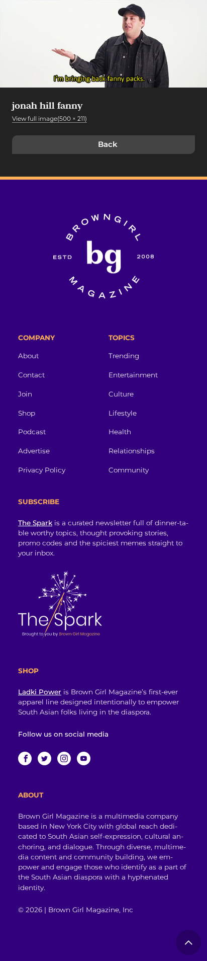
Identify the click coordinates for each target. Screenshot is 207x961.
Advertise (34, 451)
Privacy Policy (41, 470)
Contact (31, 375)
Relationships (132, 451)
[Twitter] (44, 758)
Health (120, 432)
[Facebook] (25, 758)
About (28, 356)
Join (25, 394)
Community (129, 470)
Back (108, 144)
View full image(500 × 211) (49, 118)
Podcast (32, 432)
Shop (26, 413)
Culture (121, 394)
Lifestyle (123, 413)
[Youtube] (83, 758)
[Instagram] (64, 758)
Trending (124, 356)
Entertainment (133, 375)
